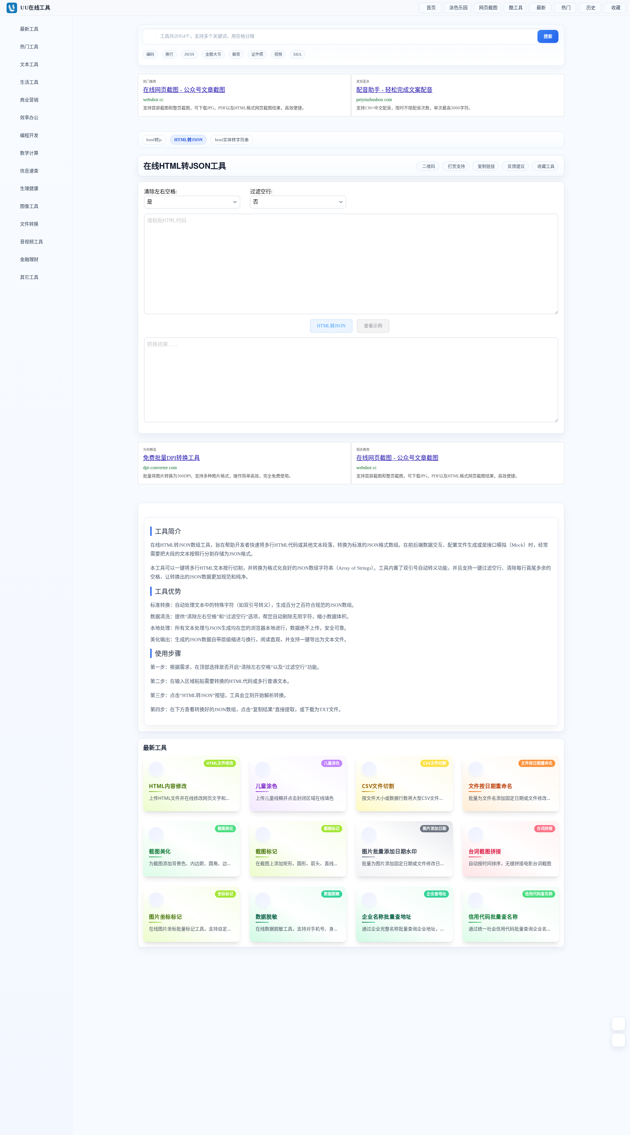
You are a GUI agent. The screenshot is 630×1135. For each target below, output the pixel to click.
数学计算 (28, 153)
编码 (150, 54)
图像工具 (28, 206)
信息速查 (28, 170)
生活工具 (28, 82)
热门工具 (28, 46)
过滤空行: (261, 191)
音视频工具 (31, 241)
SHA (297, 54)
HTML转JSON (188, 139)
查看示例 (373, 325)
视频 (278, 54)
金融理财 (28, 259)
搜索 (548, 36)
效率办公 (28, 117)
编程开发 (28, 135)
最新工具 (28, 29)
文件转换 (28, 224)
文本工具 (28, 64)
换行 (169, 54)
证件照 (257, 54)
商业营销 (28, 100)
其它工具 (28, 277)
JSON (189, 54)
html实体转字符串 (232, 139)
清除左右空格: (160, 191)
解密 (236, 54)
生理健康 (28, 188)
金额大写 (213, 54)
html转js (154, 139)
